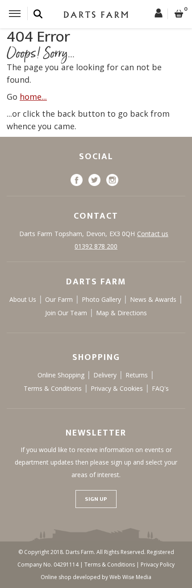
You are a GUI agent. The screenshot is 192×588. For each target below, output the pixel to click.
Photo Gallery (101, 299)
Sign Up (96, 499)
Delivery (105, 375)
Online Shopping (61, 375)
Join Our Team (66, 313)
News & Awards (153, 299)
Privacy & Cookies (117, 388)
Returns (136, 375)
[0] (179, 14)
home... (33, 96)
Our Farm (59, 299)
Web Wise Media (130, 577)
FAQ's (160, 388)
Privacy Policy (158, 564)
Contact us (152, 233)
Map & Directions (121, 313)
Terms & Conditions (53, 388)
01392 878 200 (96, 246)
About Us (22, 299)
